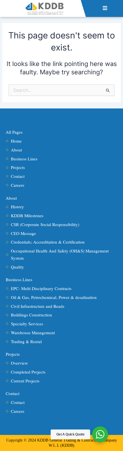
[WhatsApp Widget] (100, 434)
